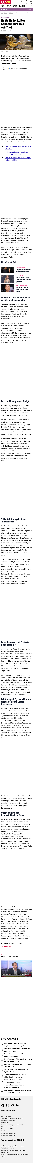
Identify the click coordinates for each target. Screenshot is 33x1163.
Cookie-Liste (5, 1123)
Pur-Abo (3, 1131)
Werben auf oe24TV (7, 1129)
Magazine (22, 6)
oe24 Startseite (6, 1116)
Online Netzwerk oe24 (8, 1110)
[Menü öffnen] (31, 6)
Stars (15, 6)
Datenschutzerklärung (8, 1121)
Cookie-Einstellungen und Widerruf (12, 1125)
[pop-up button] (26, 974)
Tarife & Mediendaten (8, 1148)
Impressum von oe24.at (8, 1133)
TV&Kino (11, 13)
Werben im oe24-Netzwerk (9, 1127)
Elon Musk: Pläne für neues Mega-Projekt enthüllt (18, 159)
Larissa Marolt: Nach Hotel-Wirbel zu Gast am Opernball (17, 153)
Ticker (3, 6)
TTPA (2, 1156)
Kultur (4, 9)
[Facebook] (2, 1105)
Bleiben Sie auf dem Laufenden (11, 1099)
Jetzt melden (6, 946)
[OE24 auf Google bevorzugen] (29, 68)
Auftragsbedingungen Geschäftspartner (13, 1146)
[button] (4, 974)
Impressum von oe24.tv (8, 1135)
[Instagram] (7, 1105)
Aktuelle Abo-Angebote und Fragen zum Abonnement (13, 1151)
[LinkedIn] (17, 1105)
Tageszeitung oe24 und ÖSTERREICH (12, 1140)
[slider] (10, 974)
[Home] (2, 13)
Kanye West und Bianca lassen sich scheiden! (18, 147)
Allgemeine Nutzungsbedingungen (12, 1119)
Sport (9, 6)
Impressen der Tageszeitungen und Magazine (15, 1154)
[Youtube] (12, 1105)
